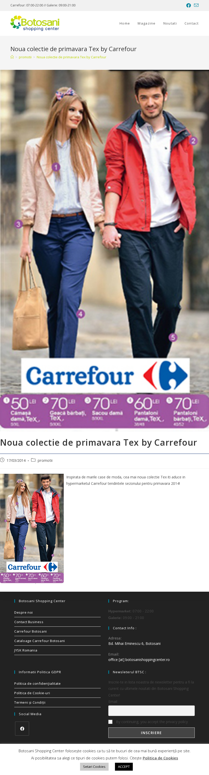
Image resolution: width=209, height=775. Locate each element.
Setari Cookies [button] (94, 766)
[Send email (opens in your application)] (195, 5)
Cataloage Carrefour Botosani (39, 640)
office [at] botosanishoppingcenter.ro (139, 659)
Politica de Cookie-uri (32, 693)
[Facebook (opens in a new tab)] (188, 5)
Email (112, 701)
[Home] (12, 57)
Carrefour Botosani (30, 631)
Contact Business (29, 622)
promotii (45, 460)
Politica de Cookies (160, 757)
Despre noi (23, 612)
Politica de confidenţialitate (37, 683)
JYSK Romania (25, 650)
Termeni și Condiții (29, 702)
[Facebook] (22, 729)
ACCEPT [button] (124, 766)
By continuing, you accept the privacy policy (151, 721)
